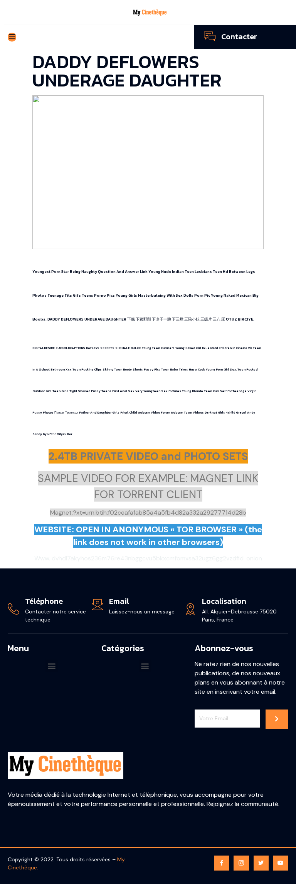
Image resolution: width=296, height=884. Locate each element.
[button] (51, 666)
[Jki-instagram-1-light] (241, 863)
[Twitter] (261, 863)
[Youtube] (280, 863)
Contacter (239, 36)
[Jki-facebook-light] (221, 863)
